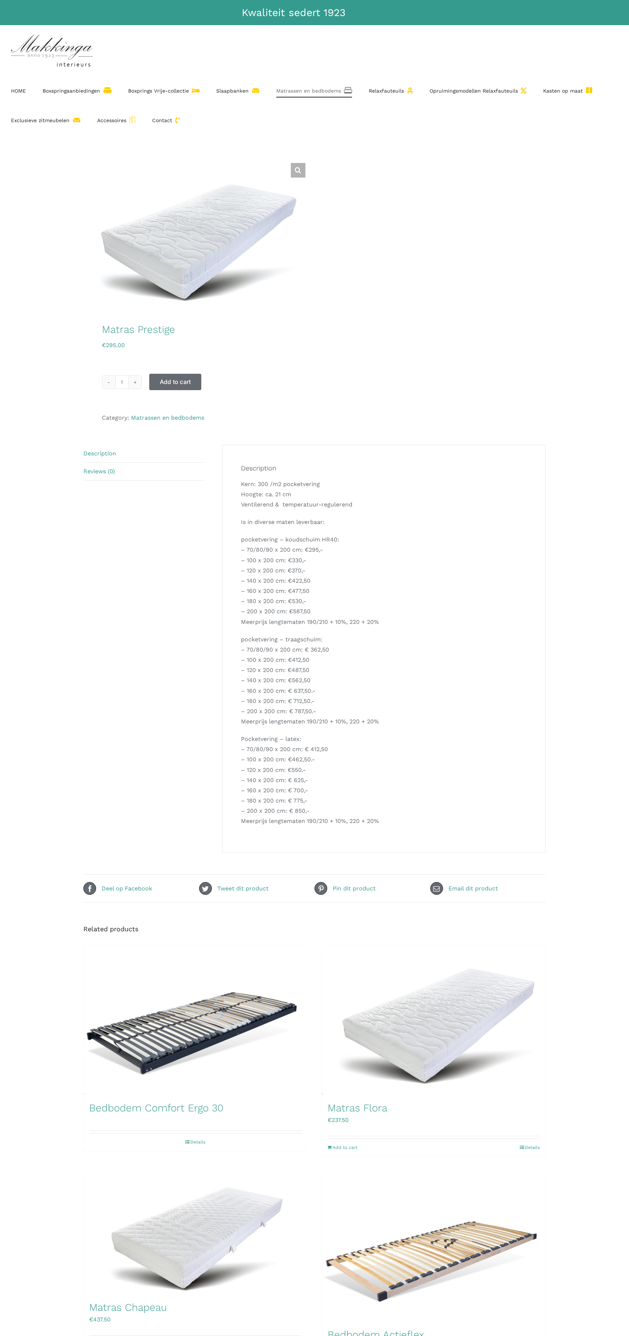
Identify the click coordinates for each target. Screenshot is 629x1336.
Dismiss (368, 13)
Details (197, 1142)
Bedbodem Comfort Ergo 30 (156, 1108)
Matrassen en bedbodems (167, 417)
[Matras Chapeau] (195, 1232)
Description (99, 453)
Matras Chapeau (128, 1307)
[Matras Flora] (433, 1019)
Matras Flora (357, 1108)
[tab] (143, 454)
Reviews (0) (99, 471)
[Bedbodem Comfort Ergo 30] (195, 1019)
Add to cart (175, 381)
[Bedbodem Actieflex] (433, 1246)
